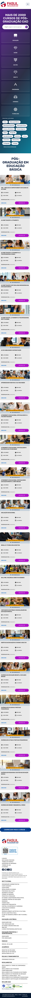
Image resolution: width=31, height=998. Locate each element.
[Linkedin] (11, 869)
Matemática (16, 139)
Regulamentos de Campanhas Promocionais (15, 977)
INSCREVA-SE (22, 202)
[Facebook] (3, 869)
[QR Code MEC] (10, 852)
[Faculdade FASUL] (10, 842)
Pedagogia (6, 143)
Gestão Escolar (7, 136)
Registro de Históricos (9, 951)
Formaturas (5, 903)
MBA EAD (4, 927)
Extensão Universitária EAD (10, 925)
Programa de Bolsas (8, 959)
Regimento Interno (7, 892)
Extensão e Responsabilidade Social (13, 897)
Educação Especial (8, 125)
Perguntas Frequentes (9, 904)
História (17, 136)
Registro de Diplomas (8, 950)
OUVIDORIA (5, 867)
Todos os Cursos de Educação (9, 146)
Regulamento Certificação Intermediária (14, 979)
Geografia (12, 132)
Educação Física (21, 125)
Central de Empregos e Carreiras (12, 906)
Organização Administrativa (10, 884)
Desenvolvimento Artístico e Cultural (14, 911)
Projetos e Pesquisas (8, 896)
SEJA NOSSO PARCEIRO (8, 860)
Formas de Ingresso (8, 894)
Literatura (6, 139)
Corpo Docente (6, 886)
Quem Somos (5, 887)
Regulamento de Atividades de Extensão (14, 972)
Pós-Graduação (7, 938)
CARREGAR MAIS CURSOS (15, 830)
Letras (25, 136)
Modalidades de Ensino (9, 889)
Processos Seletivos (8, 891)
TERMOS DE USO (6, 865)
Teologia (15, 143)
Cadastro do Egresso (8, 908)
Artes (5, 122)
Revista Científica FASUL (9, 913)
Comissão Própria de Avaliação (11, 899)
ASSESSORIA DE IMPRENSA (9, 863)
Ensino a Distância (8, 129)
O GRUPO (4, 858)
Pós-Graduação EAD (8, 924)
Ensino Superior (21, 129)
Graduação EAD (6, 922)
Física (5, 132)
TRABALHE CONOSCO (7, 861)
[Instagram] (6, 869)
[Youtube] (8, 869)
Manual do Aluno (7, 944)
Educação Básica (14, 122)
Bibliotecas (5, 909)
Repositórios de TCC (8, 953)
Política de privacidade (25, 995)
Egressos (5, 901)
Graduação (5, 936)
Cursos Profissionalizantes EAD (12, 929)
